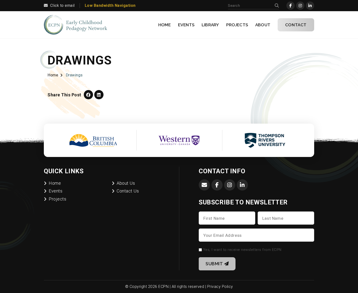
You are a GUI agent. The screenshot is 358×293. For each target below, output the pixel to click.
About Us (126, 183)
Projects (237, 24)
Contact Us (128, 190)
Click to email (62, 5)
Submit (214, 263)
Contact (296, 24)
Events (186, 24)
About (262, 24)
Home (164, 24)
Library (210, 24)
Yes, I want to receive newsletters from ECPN (242, 249)
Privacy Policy (220, 286)
